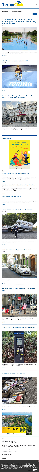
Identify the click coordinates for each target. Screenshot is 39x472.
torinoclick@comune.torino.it (7, 454)
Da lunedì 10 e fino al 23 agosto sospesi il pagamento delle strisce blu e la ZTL (16, 250)
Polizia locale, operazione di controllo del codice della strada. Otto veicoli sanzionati (17, 209)
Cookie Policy (14, 468)
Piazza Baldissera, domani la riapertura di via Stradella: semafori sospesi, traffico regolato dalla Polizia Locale (18, 184)
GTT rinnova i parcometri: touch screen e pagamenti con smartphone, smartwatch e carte (18, 327)
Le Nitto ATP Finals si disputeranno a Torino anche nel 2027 (15, 61)
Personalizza (30, 470)
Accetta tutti (35, 470)
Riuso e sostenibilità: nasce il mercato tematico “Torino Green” (11, 196)
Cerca (35, 14)
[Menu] (36, 4)
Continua (3, 55)
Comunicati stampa (7, 138)
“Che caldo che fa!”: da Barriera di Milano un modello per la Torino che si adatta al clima (15, 173)
